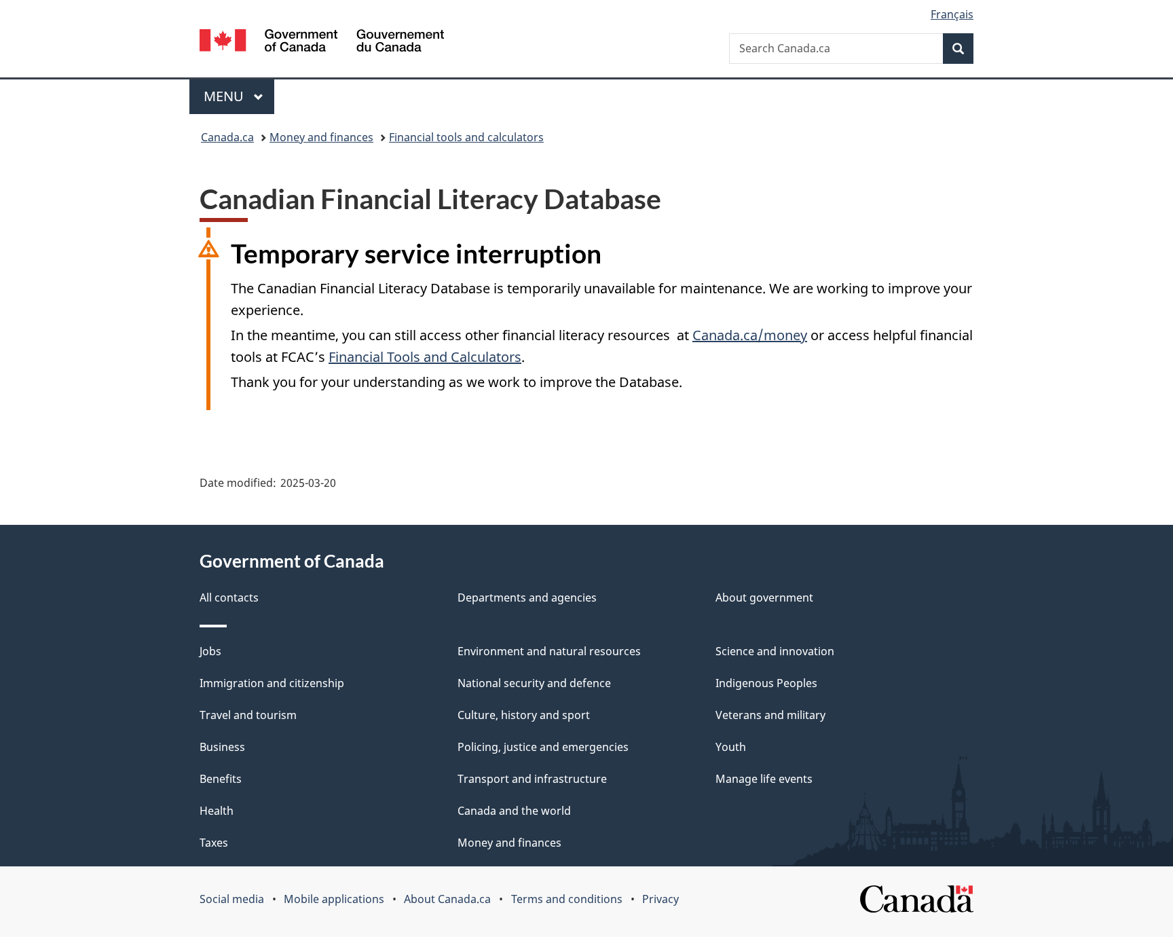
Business (222, 746)
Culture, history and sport (524, 715)
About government (764, 597)
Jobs (210, 651)
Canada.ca (227, 137)
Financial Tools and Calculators (425, 357)
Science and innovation (774, 651)
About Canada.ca (447, 899)
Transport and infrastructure (532, 778)
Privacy (660, 899)
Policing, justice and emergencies (543, 746)
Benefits (221, 778)
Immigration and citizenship (272, 683)
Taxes (214, 842)
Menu (225, 96)
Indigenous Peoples (766, 683)
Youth (730, 746)
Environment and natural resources (549, 651)
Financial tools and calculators (466, 137)
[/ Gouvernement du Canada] (322, 42)
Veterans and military (770, 715)
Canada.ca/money (749, 335)
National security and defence (534, 683)
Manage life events (764, 778)
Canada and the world (514, 810)
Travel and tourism (248, 715)
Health (217, 810)
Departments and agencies (527, 597)
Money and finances (321, 137)
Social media (232, 899)
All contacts (229, 597)
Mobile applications (334, 899)
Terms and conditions (566, 899)
